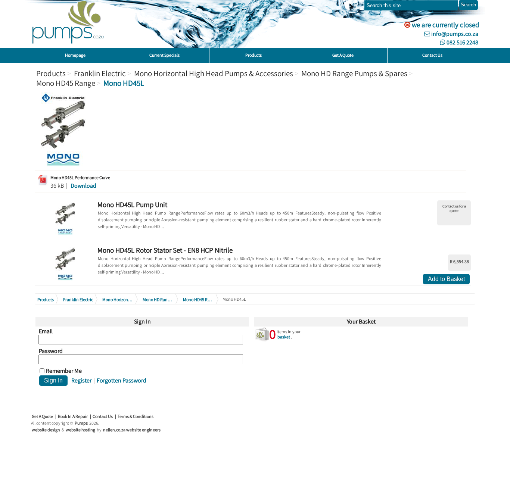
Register (81, 380)
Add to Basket (446, 279)
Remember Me (64, 371)
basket (283, 337)
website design (46, 429)
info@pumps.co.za (454, 34)
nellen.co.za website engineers (132, 429)
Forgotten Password (121, 380)
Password (51, 351)
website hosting (80, 429)
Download (83, 186)
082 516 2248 (461, 42)
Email (46, 331)
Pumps (81, 423)
